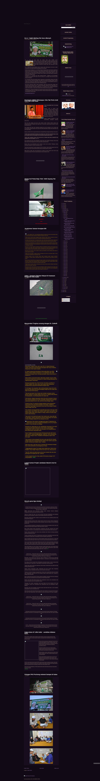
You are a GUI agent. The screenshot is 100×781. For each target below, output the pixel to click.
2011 (63, 206)
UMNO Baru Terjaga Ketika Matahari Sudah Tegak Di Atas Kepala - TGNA (70, 131)
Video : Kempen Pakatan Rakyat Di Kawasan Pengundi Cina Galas (40, 276)
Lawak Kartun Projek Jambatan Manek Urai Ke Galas (40, 463)
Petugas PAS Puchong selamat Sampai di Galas (41, 674)
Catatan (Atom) (29, 770)
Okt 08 (65, 267)
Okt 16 (65, 256)
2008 (63, 291)
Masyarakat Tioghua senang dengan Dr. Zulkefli (41, 323)
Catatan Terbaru (26, 768)
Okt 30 (65, 214)
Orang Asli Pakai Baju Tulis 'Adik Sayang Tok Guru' (40, 179)
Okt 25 (65, 243)
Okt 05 (65, 271)
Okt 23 (65, 246)
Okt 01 (65, 275)
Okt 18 (65, 253)
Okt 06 (65, 270)
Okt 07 (65, 268)
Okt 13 (65, 260)
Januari (64, 288)
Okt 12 (65, 261)
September (65, 277)
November (65, 210)
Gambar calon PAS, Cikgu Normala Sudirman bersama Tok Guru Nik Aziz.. (70, 185)
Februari (64, 287)
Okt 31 (65, 213)
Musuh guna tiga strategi (33, 501)
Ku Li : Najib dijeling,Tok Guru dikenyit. (38, 38)
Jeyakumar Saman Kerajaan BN (35, 228)
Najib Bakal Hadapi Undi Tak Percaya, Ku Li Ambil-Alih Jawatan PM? (70, 147)
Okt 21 (65, 249)
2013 (63, 203)
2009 (63, 290)
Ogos (64, 278)
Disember (64, 209)
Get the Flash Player (65, 95)
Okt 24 (65, 245)
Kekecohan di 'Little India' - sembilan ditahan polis (40, 633)
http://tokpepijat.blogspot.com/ (30, 93)
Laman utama (41, 768)
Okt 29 (65, 215)
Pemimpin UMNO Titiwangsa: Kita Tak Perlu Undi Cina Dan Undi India (41, 101)
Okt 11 (65, 263)
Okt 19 (65, 252)
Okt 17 (65, 254)
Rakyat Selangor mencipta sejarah (67, 170)
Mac (64, 285)
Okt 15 (65, 257)
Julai (64, 280)
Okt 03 (65, 274)
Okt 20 (65, 250)
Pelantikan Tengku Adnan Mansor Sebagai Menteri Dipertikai (70, 191)
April (64, 284)
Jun (63, 281)
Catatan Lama (56, 768)
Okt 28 (65, 217)
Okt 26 (65, 242)
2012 (63, 205)
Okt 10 (65, 264)
